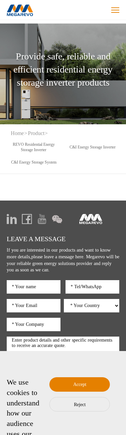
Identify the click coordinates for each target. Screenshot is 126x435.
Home (17, 133)
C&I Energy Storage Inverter (93, 147)
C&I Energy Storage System (33, 162)
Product (36, 133)
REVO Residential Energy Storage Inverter (34, 147)
